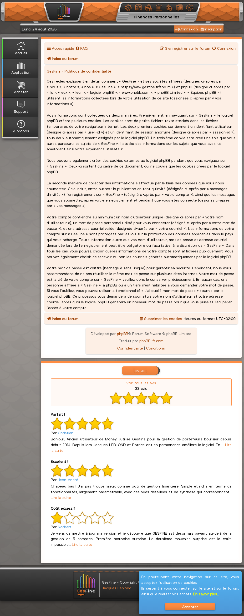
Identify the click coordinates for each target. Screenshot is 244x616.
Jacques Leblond (116, 588)
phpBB (122, 333)
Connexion (188, 29)
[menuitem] (81, 48)
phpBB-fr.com (151, 340)
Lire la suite (61, 497)
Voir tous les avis (141, 382)
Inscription (213, 29)
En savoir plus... (206, 593)
